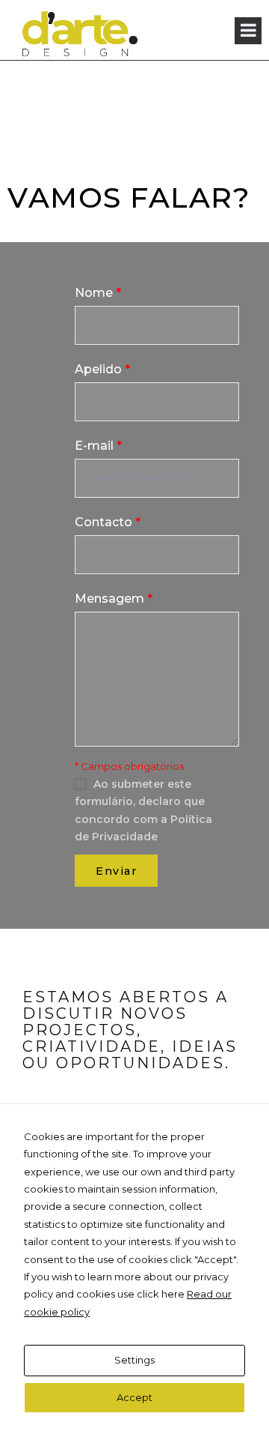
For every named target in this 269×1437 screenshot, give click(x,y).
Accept (134, 1397)
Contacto (107, 522)
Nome (98, 293)
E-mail (98, 446)
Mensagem (113, 598)
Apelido (102, 369)
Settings (134, 1360)
